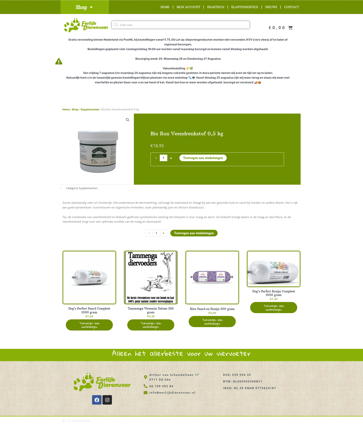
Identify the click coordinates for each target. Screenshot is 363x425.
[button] (127, 119)
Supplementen (90, 109)
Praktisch (215, 7)
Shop (81, 7)
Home (165, 7)
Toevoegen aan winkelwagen (203, 158)
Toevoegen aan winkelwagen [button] (89, 325)
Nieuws (271, 7)
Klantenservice (244, 7)
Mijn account (188, 7)
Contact (291, 7)
